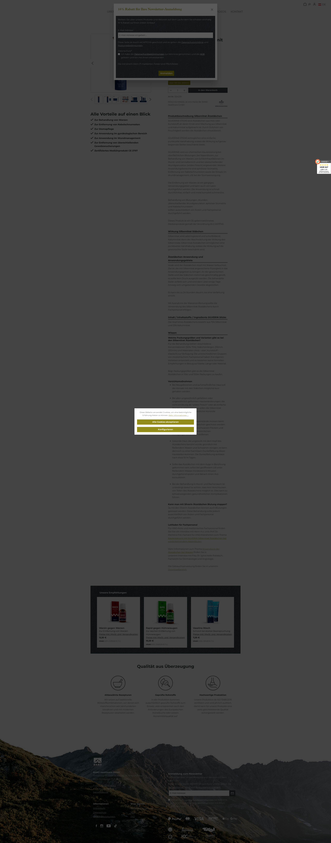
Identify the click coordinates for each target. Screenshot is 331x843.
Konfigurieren (165, 429)
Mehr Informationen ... (179, 415)
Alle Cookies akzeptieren (165, 422)
